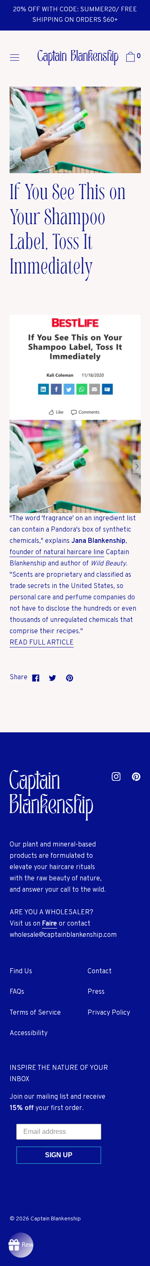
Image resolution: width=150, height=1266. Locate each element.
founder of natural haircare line (57, 552)
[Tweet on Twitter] (52, 678)
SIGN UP (58, 1155)
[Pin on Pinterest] (69, 678)
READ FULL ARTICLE (42, 643)
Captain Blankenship (55, 1219)
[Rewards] (20, 1245)
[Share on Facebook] (36, 678)
